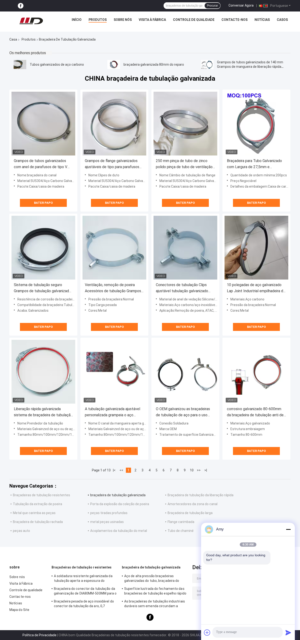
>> (199, 470)
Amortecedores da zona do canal (193, 504)
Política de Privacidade (39, 635)
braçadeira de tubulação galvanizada (118, 495)
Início (77, 20)
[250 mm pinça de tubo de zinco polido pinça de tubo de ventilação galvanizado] (185, 123)
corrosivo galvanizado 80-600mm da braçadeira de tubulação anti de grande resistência (255, 412)
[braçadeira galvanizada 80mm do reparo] (113, 64)
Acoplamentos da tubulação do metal (118, 531)
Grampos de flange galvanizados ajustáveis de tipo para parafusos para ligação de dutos (112, 164)
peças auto (21, 531)
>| (205, 470)
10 (192, 470)
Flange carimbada (181, 522)
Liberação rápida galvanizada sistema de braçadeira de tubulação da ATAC (43, 412)
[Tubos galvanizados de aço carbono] (20, 64)
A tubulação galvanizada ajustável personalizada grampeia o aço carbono (112, 412)
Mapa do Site (19, 610)
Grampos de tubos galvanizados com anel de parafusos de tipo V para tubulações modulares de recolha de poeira (40, 164)
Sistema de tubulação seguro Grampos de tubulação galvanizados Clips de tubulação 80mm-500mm (43, 288)
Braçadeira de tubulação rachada (38, 522)
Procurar (212, 5)
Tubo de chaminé (181, 531)
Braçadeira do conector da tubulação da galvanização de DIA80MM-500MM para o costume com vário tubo (85, 592)
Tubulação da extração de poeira (37, 504)
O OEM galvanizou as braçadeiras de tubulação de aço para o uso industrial (183, 412)
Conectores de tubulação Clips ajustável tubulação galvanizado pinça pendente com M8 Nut (182, 288)
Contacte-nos (234, 20)
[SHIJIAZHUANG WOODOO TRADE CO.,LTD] (31, 21)
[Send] (288, 632)
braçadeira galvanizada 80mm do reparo (154, 64)
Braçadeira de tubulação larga (190, 513)
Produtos (98, 20)
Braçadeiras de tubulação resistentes (41, 495)
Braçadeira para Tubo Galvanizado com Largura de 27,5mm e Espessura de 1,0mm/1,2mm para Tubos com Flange (254, 164)
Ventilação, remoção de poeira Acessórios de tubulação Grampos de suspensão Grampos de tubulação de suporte (113, 288)
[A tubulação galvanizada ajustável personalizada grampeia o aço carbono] (114, 372)
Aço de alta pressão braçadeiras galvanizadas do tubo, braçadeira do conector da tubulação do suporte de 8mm (152, 579)
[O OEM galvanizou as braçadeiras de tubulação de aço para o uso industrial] (185, 372)
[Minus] (288, 529)
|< (114, 470)
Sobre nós (123, 20)
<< (121, 470)
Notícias (262, 20)
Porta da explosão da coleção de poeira (119, 504)
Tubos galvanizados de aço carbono (57, 64)
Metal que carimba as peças (34, 513)
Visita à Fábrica (152, 20)
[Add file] (207, 632)
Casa (13, 39)
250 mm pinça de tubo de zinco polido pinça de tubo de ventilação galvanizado (184, 164)
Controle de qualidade (193, 20)
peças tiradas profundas (109, 513)
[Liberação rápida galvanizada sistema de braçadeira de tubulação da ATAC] (43, 372)
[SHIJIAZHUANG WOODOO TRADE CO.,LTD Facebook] (20, 6)
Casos (282, 20)
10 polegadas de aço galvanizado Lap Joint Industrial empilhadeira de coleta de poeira (256, 288)
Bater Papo (43, 202)
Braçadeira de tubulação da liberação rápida (200, 495)
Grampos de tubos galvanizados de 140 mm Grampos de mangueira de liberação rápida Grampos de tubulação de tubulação (250, 66)
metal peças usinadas (107, 522)
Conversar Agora (241, 5)
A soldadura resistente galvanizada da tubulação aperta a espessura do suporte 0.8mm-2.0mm (83, 579)
